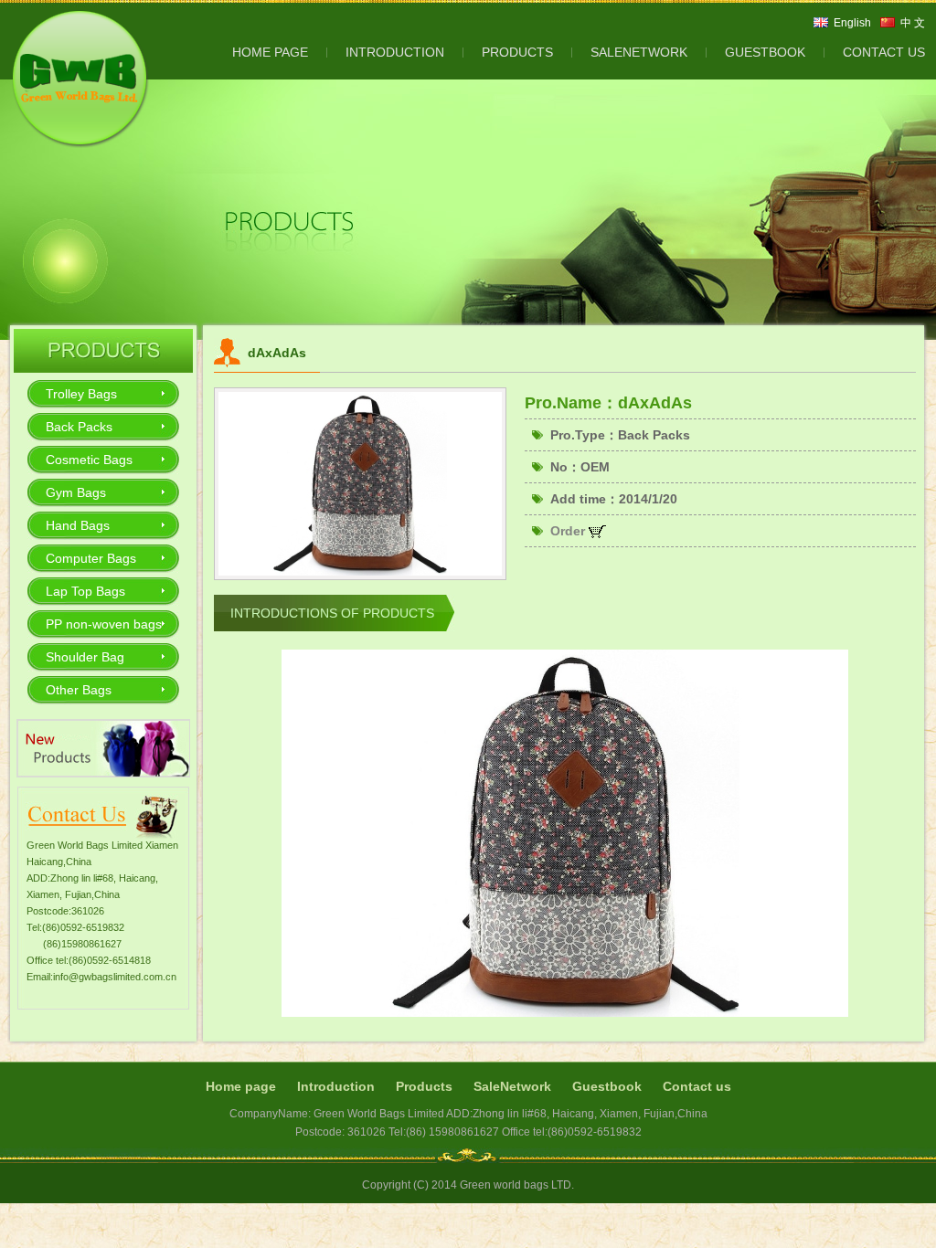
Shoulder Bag (85, 657)
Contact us (697, 1086)
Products (424, 1086)
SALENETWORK (638, 52)
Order (569, 531)
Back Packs (79, 426)
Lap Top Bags (85, 591)
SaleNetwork (512, 1086)
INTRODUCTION (395, 52)
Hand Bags (78, 525)
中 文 (912, 22)
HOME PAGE (270, 52)
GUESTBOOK (765, 52)
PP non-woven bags (104, 624)
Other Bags (79, 689)
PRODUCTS (517, 52)
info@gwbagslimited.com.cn (114, 976)
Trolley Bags (81, 393)
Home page (241, 1086)
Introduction (336, 1086)
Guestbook (607, 1086)
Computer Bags (91, 558)
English (852, 22)
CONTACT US (884, 52)
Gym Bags (76, 492)
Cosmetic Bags (89, 459)
